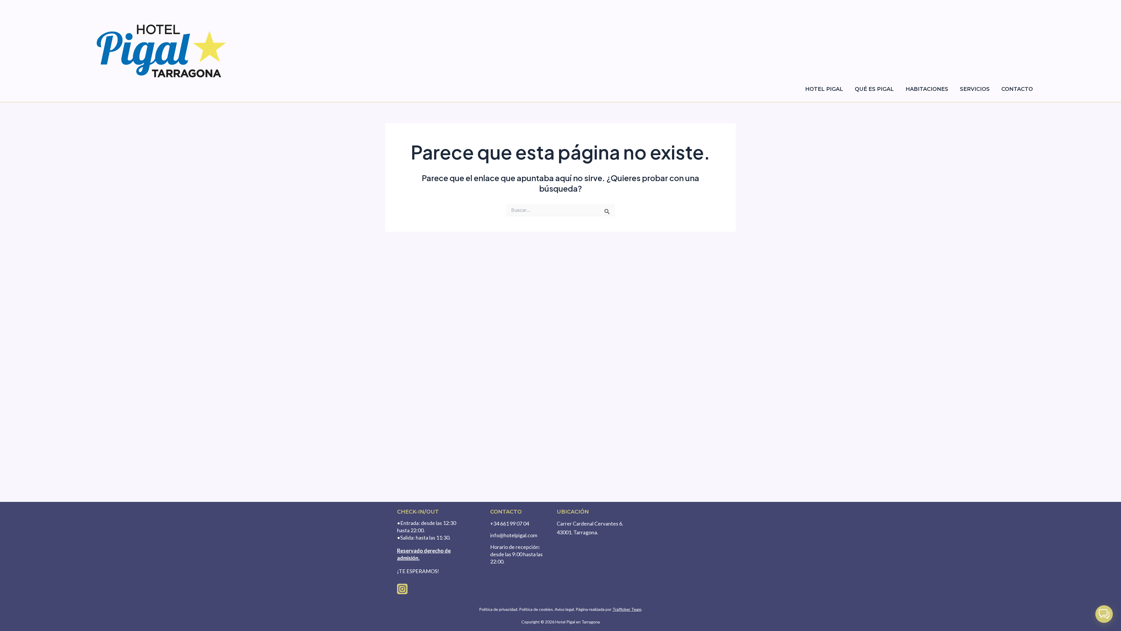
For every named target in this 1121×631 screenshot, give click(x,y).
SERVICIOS (975, 89)
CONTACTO (1017, 89)
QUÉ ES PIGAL (874, 89)
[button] (1104, 614)
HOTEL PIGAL (824, 89)
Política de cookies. (536, 609)
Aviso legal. (565, 609)
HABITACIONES (927, 89)
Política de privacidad (498, 609)
